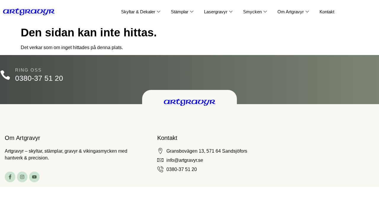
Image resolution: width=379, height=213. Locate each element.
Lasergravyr (215, 11)
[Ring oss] (5, 75)
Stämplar (179, 11)
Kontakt (326, 11)
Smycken (252, 11)
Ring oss (28, 69)
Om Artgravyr (290, 11)
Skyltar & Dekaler (138, 11)
